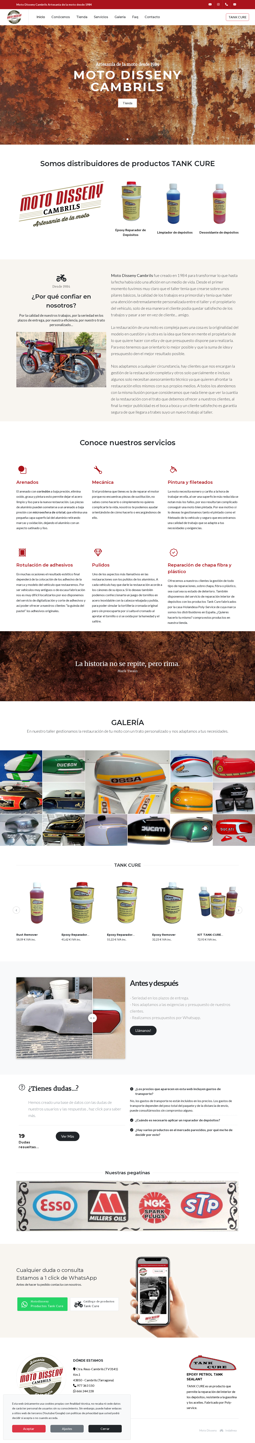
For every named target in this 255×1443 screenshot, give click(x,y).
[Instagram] (218, 4)
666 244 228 (85, 1391)
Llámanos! (143, 1030)
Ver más (67, 1136)
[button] (124, 139)
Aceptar (28, 1428)
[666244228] (226, 4)
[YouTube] (210, 4)
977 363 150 (85, 1385)
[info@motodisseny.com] (235, 4)
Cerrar (105, 1428)
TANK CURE (237, 17)
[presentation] (16, 910)
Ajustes (67, 1428)
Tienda (127, 103)
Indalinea (231, 1430)
